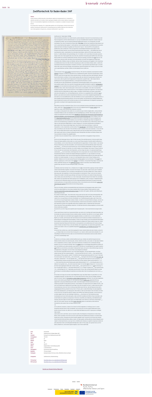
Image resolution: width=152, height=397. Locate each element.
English (78, 381)
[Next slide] (49, 66)
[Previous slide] (3, 66)
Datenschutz (56, 389)
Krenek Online (99, 3)
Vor (9, 7)
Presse (62, 389)
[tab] (22, 96)
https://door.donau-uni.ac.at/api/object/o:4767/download (55, 360)
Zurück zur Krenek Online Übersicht (52, 369)
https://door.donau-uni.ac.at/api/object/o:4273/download (55, 361)
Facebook (72, 389)
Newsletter (67, 389)
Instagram (78, 389)
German (74, 381)
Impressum (50, 389)
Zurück (4, 7)
